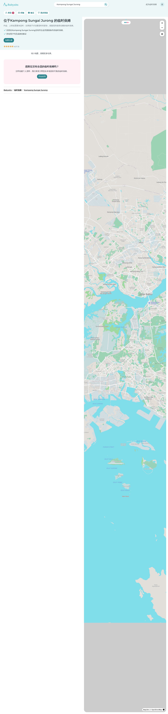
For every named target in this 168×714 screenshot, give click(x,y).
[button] (101, 378)
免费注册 (8, 40)
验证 (32, 13)
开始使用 (42, 76)
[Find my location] (162, 34)
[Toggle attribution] (163, 709)
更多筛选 (44, 13)
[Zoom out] (162, 27)
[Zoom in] (162, 23)
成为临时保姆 (151, 4)
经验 (22, 13)
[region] (125, 365)
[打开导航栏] (162, 4)
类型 (10, 13)
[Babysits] (11, 4)
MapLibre (146, 710)
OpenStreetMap (157, 710)
